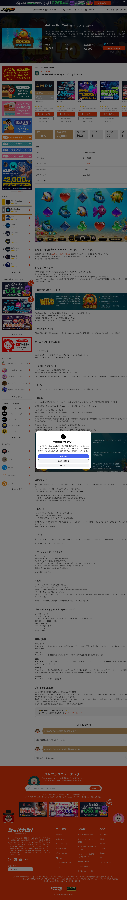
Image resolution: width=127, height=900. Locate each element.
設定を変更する (63, 461)
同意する (63, 456)
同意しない (63, 465)
